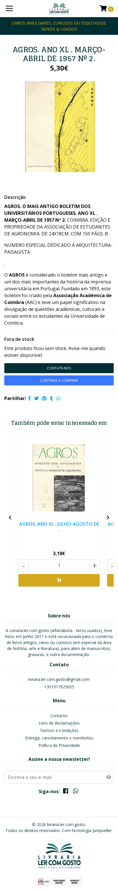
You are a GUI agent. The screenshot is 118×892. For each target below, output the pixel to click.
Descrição (15, 197)
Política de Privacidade (59, 745)
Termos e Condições (59, 730)
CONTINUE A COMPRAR (59, 380)
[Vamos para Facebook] (65, 792)
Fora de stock (19, 339)
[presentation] (10, 517)
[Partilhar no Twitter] (36, 398)
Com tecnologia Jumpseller (87, 830)
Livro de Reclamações (59, 723)
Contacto (59, 715)
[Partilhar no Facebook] (29, 398)
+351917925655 (59, 686)
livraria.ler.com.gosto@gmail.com (59, 679)
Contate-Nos (59, 368)
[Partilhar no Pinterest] (44, 398)
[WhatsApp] (75, 792)
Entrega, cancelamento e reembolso (59, 738)
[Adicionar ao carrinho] (59, 580)
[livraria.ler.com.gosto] (59, 8)
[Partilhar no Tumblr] (51, 398)
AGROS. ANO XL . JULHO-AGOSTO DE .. (59, 527)
